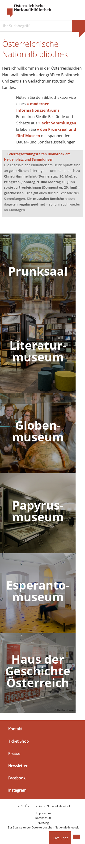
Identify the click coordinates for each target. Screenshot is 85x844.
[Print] (76, 837)
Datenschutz (43, 818)
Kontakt (15, 728)
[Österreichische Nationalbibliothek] (26, 11)
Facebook (16, 778)
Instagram (17, 790)
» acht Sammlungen (57, 123)
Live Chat (60, 838)
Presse (14, 753)
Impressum (43, 813)
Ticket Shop (18, 741)
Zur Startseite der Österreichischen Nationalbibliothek (43, 827)
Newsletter (18, 765)
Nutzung (43, 823)
